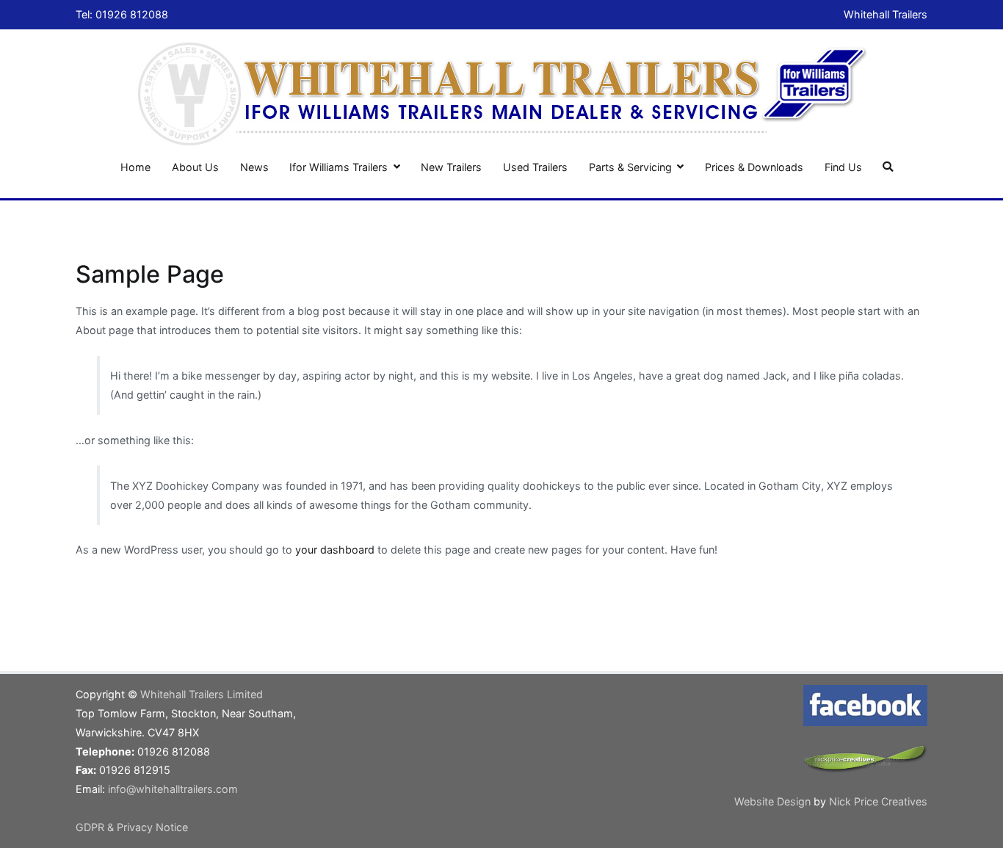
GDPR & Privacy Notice (132, 827)
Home (135, 167)
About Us (195, 167)
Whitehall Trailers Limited (201, 694)
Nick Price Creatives (878, 801)
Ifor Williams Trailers (338, 167)
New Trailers (451, 167)
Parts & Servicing (630, 167)
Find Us (843, 167)
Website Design (774, 801)
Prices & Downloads (754, 167)
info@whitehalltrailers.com (173, 789)
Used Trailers (535, 167)
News (254, 167)
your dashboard (334, 549)
